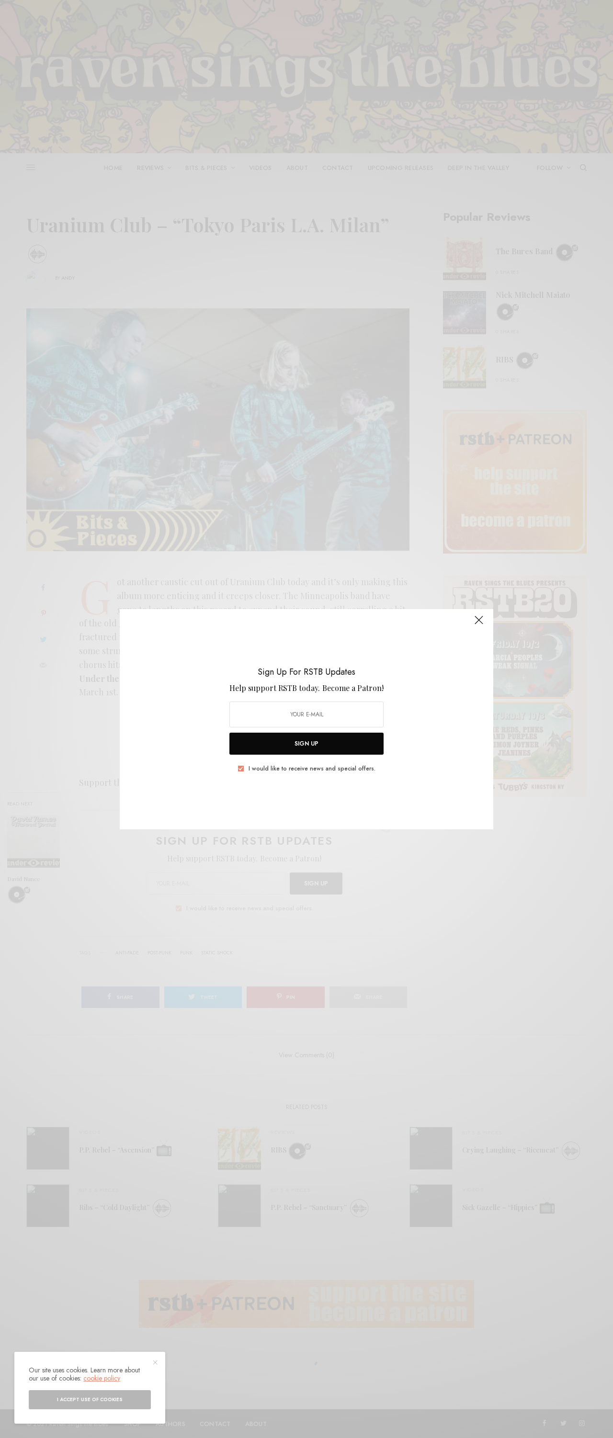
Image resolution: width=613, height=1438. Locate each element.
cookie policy (101, 1378)
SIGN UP (306, 743)
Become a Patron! (353, 688)
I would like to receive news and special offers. (312, 768)
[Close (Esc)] (478, 624)
